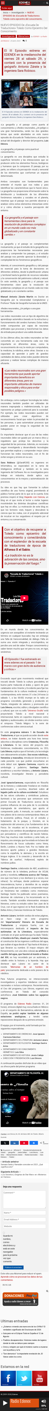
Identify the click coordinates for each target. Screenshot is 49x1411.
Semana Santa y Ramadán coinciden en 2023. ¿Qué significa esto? (22, 1165)
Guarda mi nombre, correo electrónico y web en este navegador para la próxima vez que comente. (10, 1249)
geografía (11, 1152)
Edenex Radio (24, 1003)
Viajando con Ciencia (34, 497)
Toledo (11, 1157)
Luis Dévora (34, 1152)
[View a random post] (44, 3)
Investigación (17, 12)
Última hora (23, 36)
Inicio (5, 12)
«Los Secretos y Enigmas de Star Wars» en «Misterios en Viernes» (23, 1175)
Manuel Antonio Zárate (14, 1155)
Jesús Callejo (22, 1152)
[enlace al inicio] (24, 3)
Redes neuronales (31, 1155)
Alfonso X (17, 1150)
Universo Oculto (35, 710)
